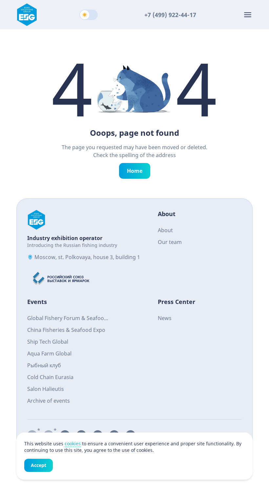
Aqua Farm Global (49, 353)
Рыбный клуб (44, 365)
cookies (73, 443)
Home (134, 170)
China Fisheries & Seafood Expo (66, 329)
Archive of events (48, 400)
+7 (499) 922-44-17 (170, 15)
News (165, 318)
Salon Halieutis (45, 389)
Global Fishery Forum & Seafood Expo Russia (67, 318)
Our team (170, 242)
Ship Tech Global (47, 341)
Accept (38, 465)
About (165, 230)
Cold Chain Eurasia (50, 377)
